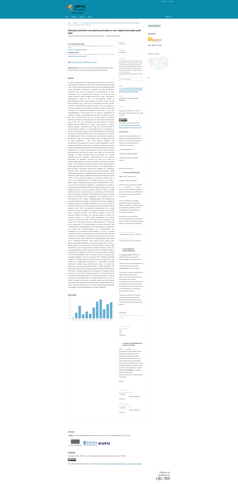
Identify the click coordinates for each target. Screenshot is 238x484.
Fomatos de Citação (125, 79)
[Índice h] (155, 46)
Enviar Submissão (154, 26)
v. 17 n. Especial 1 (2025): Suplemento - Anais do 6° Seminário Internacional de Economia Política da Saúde (109, 23)
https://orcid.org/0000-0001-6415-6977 (77, 56)
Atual (66, 17)
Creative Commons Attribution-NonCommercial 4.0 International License (119, 464)
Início (69, 23)
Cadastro (164, 1)
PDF (123, 43)
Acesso (171, 1)
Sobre (90, 17)
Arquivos (74, 17)
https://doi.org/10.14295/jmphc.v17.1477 (84, 62)
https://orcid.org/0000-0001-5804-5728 (77, 49)
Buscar (169, 17)
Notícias (82, 17)
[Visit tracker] (148, 78)
